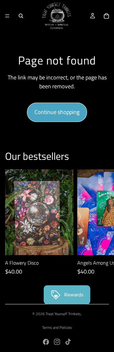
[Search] (21, 16)
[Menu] (7, 16)
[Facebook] (46, 342)
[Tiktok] (68, 342)
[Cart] (106, 16)
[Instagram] (57, 342)
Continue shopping (57, 112)
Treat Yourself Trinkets (63, 314)
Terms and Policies (57, 327)
